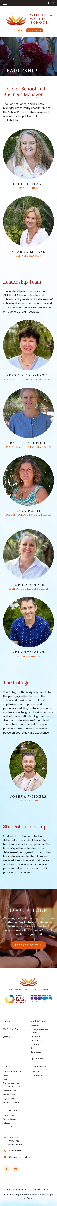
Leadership (36, 1036)
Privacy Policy (16, 1189)
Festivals (7, 1079)
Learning (8, 1066)
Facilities (35, 1044)
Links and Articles (11, 1127)
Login (19, 30)
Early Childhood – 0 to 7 (13, 1087)
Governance (36, 1040)
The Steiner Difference (12, 1071)
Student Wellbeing (11, 1102)
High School (8, 1098)
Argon (30, 1197)
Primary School (9, 1091)
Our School (38, 1020)
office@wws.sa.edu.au (19, 1157)
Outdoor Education (11, 1083)
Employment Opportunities (37, 1057)
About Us (35, 1026)
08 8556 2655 (15, 1150)
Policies (6, 1123)
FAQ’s (5, 1075)
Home (6, 1020)
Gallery (34, 1048)
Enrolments (38, 1066)
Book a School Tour (28, 945)
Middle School (9, 1094)
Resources (10, 1110)
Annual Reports (10, 1119)
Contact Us (10, 1028)
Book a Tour (34, 30)
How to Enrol (36, 1071)
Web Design (46, 1194)
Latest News (8, 1115)
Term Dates (36, 1052)
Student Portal (40, 1189)
